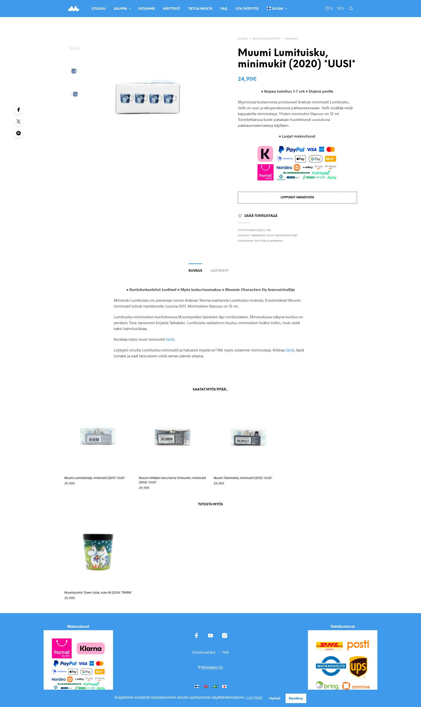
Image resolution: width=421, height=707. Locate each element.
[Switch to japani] (224, 686)
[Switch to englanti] (205, 686)
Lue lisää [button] (254, 697)
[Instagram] (225, 635)
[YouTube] (210, 635)
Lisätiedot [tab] (219, 270)
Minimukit (291, 39)
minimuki (276, 241)
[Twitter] (18, 121)
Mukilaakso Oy (212, 667)
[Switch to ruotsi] (215, 686)
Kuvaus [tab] (195, 270)
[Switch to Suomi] (196, 686)
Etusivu (99, 8)
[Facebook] (18, 109)
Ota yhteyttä (247, 8)
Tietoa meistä (200, 8)
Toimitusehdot (203, 652)
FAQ (223, 8)
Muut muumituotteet (266, 39)
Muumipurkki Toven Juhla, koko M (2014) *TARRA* (98, 592)
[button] (329, 8)
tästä (170, 339)
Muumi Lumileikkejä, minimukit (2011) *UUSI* (94, 478)
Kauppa (120, 8)
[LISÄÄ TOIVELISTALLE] (98, 462)
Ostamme (146, 8)
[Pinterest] (18, 133)
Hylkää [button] (274, 698)
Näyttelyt (171, 8)
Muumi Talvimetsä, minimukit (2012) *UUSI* (243, 478)
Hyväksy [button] (296, 698)
